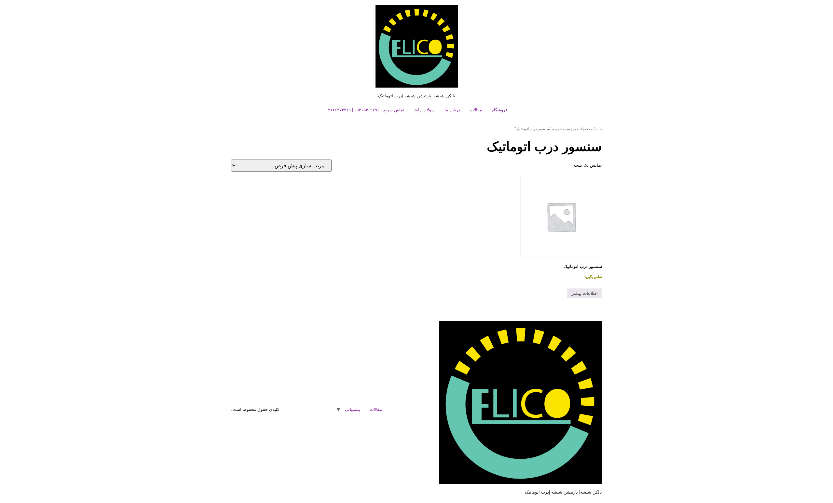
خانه (598, 129)
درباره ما (452, 109)
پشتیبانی (352, 409)
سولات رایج (424, 109)
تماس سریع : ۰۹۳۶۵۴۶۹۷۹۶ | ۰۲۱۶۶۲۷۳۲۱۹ (365, 109)
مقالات (476, 109)
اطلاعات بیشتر (584, 293)
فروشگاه (499, 109)
